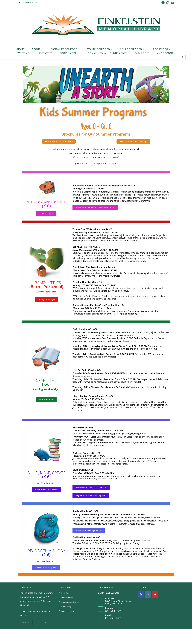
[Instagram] (148, 594)
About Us (26, 622)
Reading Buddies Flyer (46, 389)
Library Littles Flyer (46, 291)
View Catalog (66, 606)
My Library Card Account (71, 602)
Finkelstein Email (67, 597)
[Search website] (183, 57)
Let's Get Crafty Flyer (46, 393)
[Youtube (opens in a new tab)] (172, 2)
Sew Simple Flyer (46, 403)
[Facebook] (141, 594)
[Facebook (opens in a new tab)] (163, 2)
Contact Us (42, 622)
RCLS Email (65, 593)
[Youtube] (155, 594)
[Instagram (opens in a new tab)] (167, 2)
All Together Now (46, 482)
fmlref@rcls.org (113, 617)
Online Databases (68, 611)
